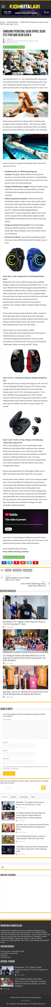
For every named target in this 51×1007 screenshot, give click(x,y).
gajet (8, 570)
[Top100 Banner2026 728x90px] (26, 12)
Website (6, 759)
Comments (24, 797)
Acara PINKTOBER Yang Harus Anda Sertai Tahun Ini (33, 584)
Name (6, 742)
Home (2, 22)
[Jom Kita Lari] (24, 6)
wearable (27, 570)
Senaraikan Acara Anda (9, 953)
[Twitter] (27, 1000)
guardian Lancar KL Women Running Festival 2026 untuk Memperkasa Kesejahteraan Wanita (25, 693)
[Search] (43, 787)
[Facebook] (24, 1000)
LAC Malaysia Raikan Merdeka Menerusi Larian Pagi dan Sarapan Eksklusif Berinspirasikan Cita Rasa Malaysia (24, 657)
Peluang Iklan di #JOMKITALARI (12, 951)
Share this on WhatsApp (15, 47)
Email (5, 750)
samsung (17, 570)
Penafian (4, 955)
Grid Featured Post (22, 41)
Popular (13, 797)
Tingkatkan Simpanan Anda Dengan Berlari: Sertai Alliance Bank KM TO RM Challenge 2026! (32, 849)
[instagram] (29, 1000)
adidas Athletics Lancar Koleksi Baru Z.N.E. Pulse (17, 578)
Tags (33, 797)
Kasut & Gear (34, 41)
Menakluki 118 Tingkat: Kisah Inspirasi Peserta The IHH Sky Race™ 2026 (24, 623)
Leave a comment (12, 42)
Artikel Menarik (12, 22)
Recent (4, 797)
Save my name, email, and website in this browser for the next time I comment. (25, 768)
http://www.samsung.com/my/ (16, 552)
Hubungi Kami (6, 957)
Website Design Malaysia (31, 997)
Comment (7, 719)
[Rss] (22, 1000)
